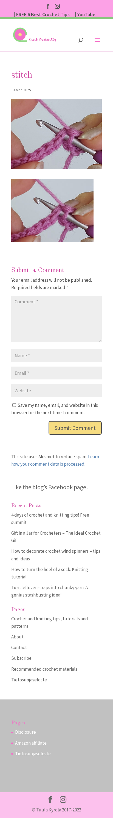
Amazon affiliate (31, 743)
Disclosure (25, 732)
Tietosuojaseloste (29, 680)
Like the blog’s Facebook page (48, 487)
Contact (19, 647)
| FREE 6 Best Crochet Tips (42, 15)
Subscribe (21, 658)
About (17, 637)
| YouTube (85, 15)
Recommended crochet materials (44, 669)
